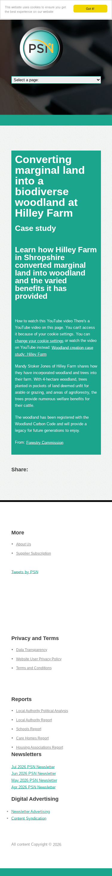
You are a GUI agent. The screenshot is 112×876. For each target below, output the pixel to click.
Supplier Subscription (33, 553)
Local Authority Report (34, 720)
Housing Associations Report (39, 747)
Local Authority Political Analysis (42, 711)
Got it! (90, 8)
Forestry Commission (44, 442)
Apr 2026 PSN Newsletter (33, 787)
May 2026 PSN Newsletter (34, 780)
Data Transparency (31, 650)
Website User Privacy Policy (39, 659)
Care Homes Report (32, 738)
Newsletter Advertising (30, 811)
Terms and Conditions (34, 668)
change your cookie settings (39, 341)
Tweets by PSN (24, 572)
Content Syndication (28, 818)
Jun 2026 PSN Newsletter (33, 773)
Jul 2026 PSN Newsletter (33, 766)
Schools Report (28, 729)
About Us (23, 544)
